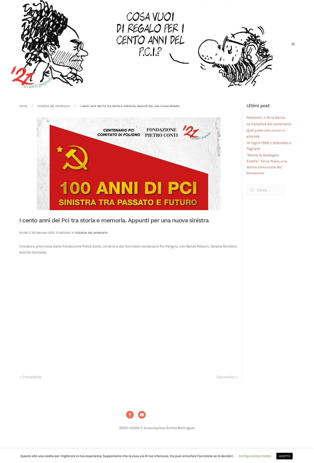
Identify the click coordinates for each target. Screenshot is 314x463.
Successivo (226, 377)
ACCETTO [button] (284, 456)
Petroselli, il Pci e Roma (266, 118)
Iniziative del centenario (53, 106)
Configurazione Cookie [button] (255, 456)
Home (23, 106)
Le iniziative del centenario (269, 124)
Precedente (31, 377)
